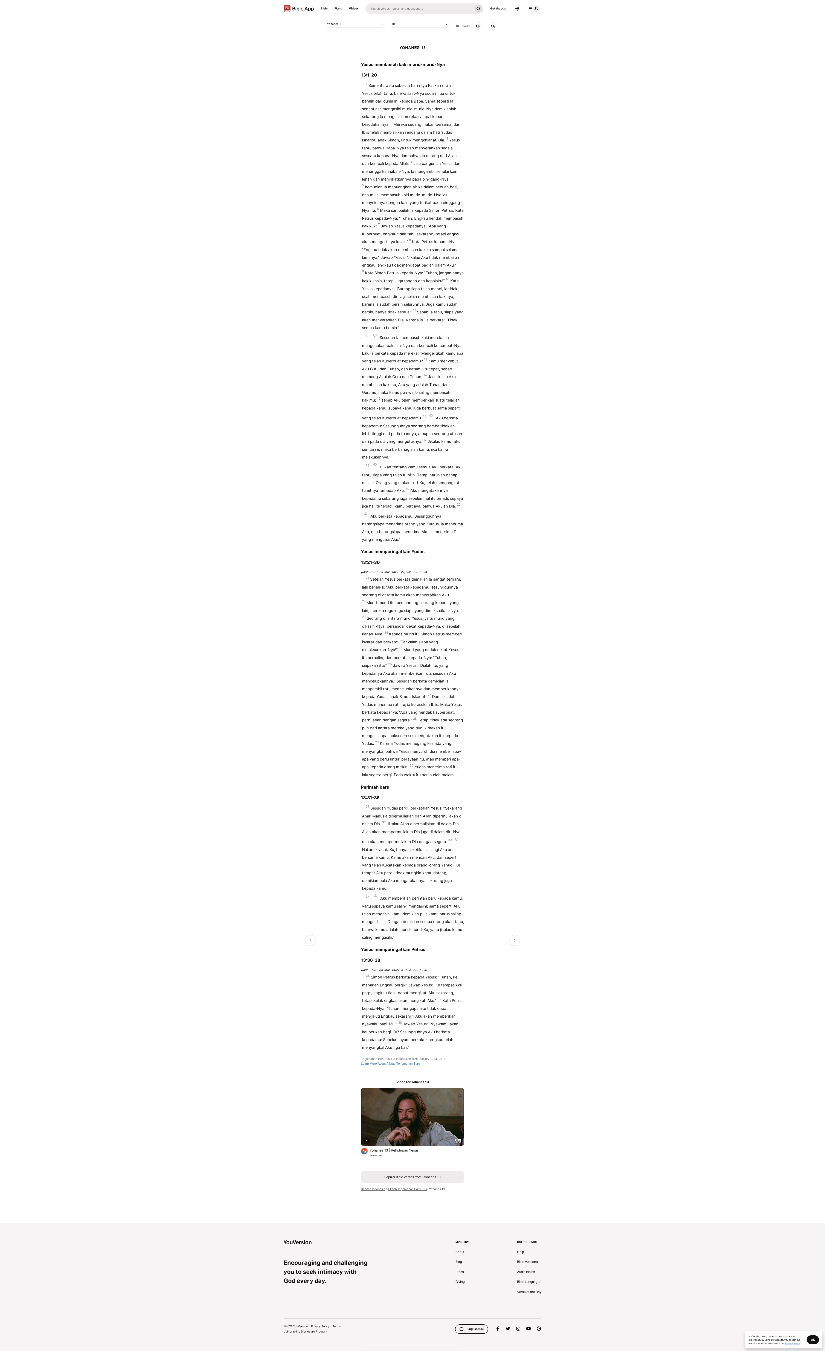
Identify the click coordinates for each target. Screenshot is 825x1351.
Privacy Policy (320, 1326)
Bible (324, 8)
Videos (354, 8)
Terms (337, 1326)
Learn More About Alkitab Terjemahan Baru (390, 1063)
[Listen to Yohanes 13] (478, 26)
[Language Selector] (517, 8)
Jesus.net (376, 1155)
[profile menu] (533, 8)
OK (813, 1339)
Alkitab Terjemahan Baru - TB (407, 1189)
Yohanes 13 (334, 24)
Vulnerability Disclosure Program (305, 1331)
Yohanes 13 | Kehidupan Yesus (399, 1150)
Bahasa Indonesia (373, 1189)
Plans (338, 8)
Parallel (465, 26)
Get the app (498, 8)
